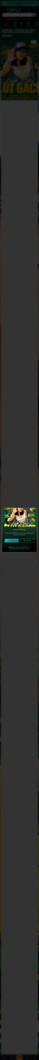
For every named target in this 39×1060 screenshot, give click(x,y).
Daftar (28, 540)
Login (13, 540)
